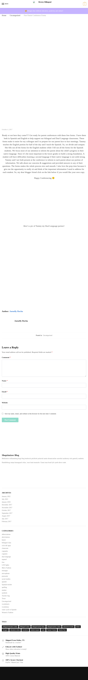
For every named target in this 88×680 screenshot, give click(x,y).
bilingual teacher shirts (38, 626)
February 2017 (6, 521)
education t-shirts (15, 630)
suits (43, 630)
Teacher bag (6, 596)
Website (5, 403)
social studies (6, 579)
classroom (5, 548)
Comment (6, 357)
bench (4, 540)
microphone (6, 573)
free (3, 562)
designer (5, 630)
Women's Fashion (7, 612)
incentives (25, 630)
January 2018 (6, 502)
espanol (4, 559)
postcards (5, 576)
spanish (4, 582)
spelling (4, 587)
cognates (4, 554)
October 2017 (6, 510)
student (4, 590)
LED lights (5, 565)
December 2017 (7, 505)
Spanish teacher (7, 584)
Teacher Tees (62, 630)
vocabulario (5, 604)
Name (5, 381)
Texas (4, 598)
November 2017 (7, 507)
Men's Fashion (6, 568)
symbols (4, 593)
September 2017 (7, 513)
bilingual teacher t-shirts (53, 626)
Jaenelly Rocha (16, 311)
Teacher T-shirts (51, 630)
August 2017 (6, 516)
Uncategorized (15, 15)
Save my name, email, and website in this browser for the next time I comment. (30, 414)
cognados (5, 551)
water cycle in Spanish (9, 610)
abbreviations (6, 534)
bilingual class (6, 543)
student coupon (35, 630)
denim (78, 626)
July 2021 (5, 499)
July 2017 (5, 519)
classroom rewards (68, 626)
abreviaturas (6, 537)
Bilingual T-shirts (25, 626)
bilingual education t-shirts (10, 626)
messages (5, 570)
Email (5, 392)
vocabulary (5, 607)
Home (4, 15)
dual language (6, 557)
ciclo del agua (6, 545)
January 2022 (6, 496)
